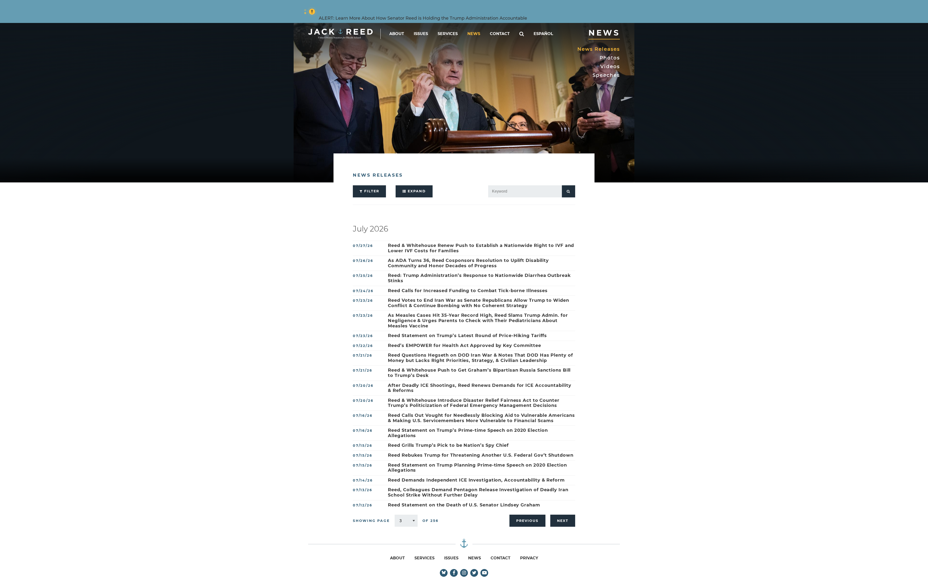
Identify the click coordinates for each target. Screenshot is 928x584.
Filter (371, 191)
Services (448, 33)
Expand (416, 191)
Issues (421, 33)
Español (543, 33)
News (473, 33)
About (396, 33)
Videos (610, 66)
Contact (500, 33)
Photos (610, 58)
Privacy (529, 558)
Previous (527, 521)
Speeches (606, 75)
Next (562, 521)
